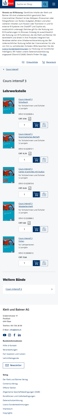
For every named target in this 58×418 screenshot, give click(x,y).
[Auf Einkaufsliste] (44, 125)
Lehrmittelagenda (11, 358)
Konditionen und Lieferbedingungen (19, 396)
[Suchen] (45, 4)
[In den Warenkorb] (36, 125)
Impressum (8, 408)
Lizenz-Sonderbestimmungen (15, 49)
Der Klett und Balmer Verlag (15, 379)
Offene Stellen (9, 387)
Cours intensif (12, 69)
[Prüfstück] (29, 119)
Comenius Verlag (10, 383)
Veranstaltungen (10, 349)
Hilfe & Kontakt (9, 345)
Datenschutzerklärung (13, 400)
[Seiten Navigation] (54, 4)
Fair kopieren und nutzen (14, 354)
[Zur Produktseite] (8, 112)
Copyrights (7, 413)
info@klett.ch (15, 330)
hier (44, 54)
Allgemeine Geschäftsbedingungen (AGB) (21, 392)
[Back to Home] (8, 3)
